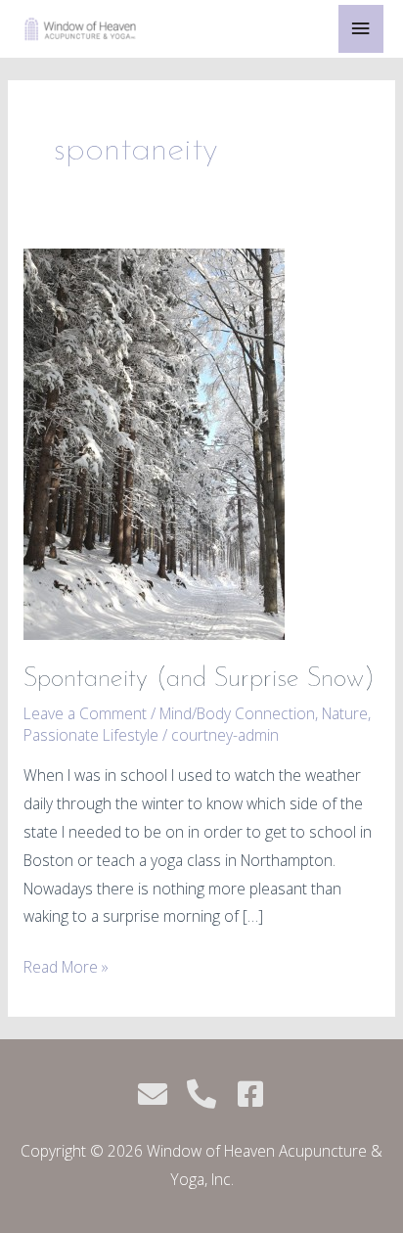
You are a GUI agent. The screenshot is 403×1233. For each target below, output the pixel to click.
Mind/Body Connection (237, 713)
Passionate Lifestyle (90, 735)
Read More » (66, 965)
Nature (345, 713)
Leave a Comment (85, 713)
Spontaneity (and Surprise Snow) (199, 679)
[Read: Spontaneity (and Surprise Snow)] (154, 442)
